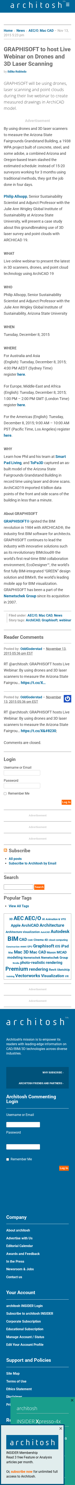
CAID (30, 940)
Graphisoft (50, 620)
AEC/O (33, 31)
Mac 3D (21, 952)
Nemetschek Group (20, 596)
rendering (38, 969)
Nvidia (16, 963)
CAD (23, 939)
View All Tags (19, 906)
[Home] (38, 7)
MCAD (62, 952)
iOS (57, 946)
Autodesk (60, 931)
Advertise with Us (19, 1238)
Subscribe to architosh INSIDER (29, 1314)
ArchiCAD (33, 620)
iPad (65, 946)
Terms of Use (16, 1381)
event (23, 946)
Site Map (13, 1373)
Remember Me (18, 793)
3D (11, 919)
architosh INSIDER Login (24, 1306)
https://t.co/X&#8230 (38, 731)
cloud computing (58, 940)
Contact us (14, 1277)
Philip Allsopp (15, 196)
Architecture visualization (23, 932)
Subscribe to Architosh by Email (32, 863)
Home (8, 31)
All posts (15, 859)
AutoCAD (45, 932)
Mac (10, 952)
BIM (13, 938)
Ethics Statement (19, 1389)
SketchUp (63, 969)
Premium (16, 969)
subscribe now (21, 1472)
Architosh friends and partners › (41, 1083)
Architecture (52, 925)
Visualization (52, 975)
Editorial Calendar (19, 1246)
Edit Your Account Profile (25, 1345)
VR (67, 976)
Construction (13, 946)
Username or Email (17, 767)
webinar (65, 620)
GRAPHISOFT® (17, 521)
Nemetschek (32, 957)
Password (11, 781)
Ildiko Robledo (17, 71)
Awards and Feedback (23, 1254)
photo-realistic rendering (41, 963)
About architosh (18, 1230)
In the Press (15, 1261)
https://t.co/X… (33, 682)
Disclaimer (14, 1397)
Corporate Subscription (23, 1321)
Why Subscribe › (53, 1072)
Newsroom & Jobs (20, 1269)
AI (43, 919)
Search (39, 887)
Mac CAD (47, 31)
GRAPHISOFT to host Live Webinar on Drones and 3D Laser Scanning (37, 56)
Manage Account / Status (25, 1337)
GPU (29, 946)
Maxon (51, 952)
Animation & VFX (56, 919)
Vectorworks (27, 975)
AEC (19, 918)
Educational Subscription (24, 1329)
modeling (15, 957)
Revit (52, 970)
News (20, 31)
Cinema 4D (41, 939)
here (21, 374)
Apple (16, 925)
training (10, 976)
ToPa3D (36, 463)
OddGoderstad (31, 649)
